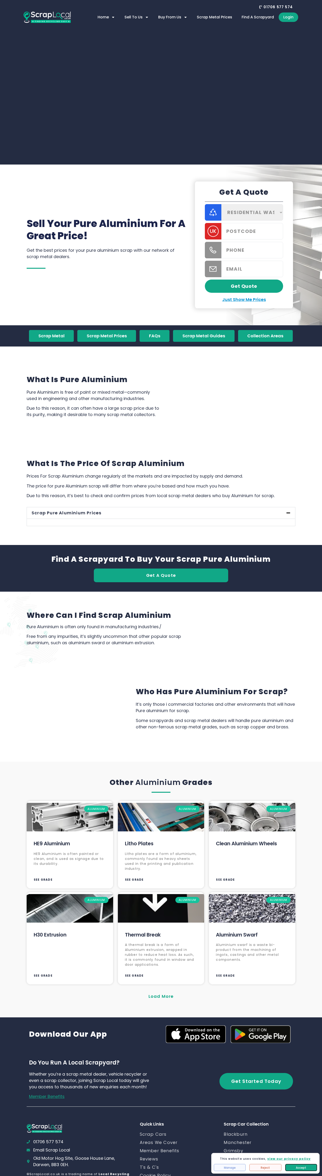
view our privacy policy (289, 1159)
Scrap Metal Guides (203, 336)
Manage (230, 1168)
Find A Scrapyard (258, 17)
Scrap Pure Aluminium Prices (66, 513)
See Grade (43, 880)
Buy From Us (169, 17)
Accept (301, 1168)
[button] (275, 7)
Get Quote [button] (244, 286)
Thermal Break (143, 934)
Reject (265, 1168)
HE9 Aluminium (52, 843)
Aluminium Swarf (237, 934)
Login (288, 17)
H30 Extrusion (50, 934)
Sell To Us (133, 17)
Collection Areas (265, 336)
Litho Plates (139, 843)
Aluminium (158, 782)
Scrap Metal (51, 336)
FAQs (154, 336)
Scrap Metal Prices (214, 17)
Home (103, 17)
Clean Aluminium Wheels (246, 843)
